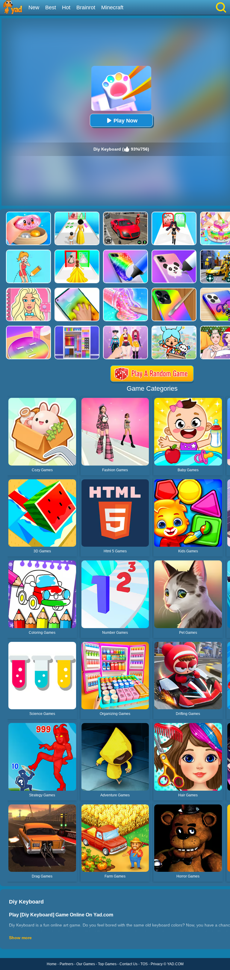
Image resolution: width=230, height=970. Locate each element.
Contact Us (128, 964)
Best (50, 7)
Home (52, 964)
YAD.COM (175, 964)
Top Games (107, 964)
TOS (144, 964)
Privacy (157, 964)
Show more (20, 937)
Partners (66, 964)
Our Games (85, 964)
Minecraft (112, 7)
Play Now (125, 121)
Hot (66, 7)
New (33, 7)
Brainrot (85, 7)
